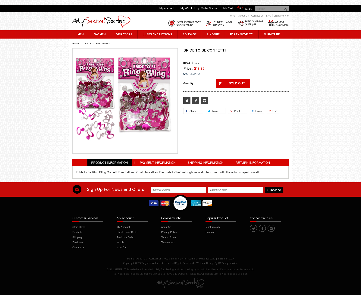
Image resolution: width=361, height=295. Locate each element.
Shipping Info (281, 15)
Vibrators (124, 34)
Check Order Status (127, 232)
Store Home (78, 227)
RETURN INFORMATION (253, 162)
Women (100, 34)
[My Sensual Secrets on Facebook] (195, 101)
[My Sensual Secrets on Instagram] (204, 101)
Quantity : (188, 83)
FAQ (268, 15)
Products (77, 232)
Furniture (272, 34)
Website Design (205, 263)
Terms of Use (168, 237)
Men (80, 34)
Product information (109, 162)
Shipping (77, 237)
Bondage (189, 34)
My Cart (228, 8)
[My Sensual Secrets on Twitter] (186, 101)
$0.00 (248, 9)
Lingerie (213, 34)
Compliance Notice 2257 (202, 258)
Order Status (209, 8)
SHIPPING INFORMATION (206, 162)
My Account (166, 8)
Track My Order (125, 237)
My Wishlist (187, 8)
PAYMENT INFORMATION (158, 162)
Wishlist (121, 242)
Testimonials (168, 242)
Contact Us (257, 15)
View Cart (122, 247)
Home (232, 15)
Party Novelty (241, 34)
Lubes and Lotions (157, 34)
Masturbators (213, 227)
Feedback (77, 242)
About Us (243, 15)
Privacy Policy (169, 232)
